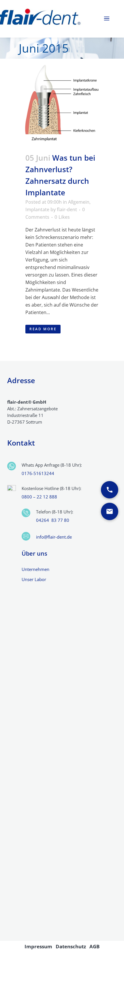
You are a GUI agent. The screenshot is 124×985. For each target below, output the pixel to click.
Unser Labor (34, 579)
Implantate (37, 209)
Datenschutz (71, 946)
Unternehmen (35, 569)
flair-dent (67, 209)
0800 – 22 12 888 (39, 497)
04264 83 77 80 (52, 520)
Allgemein (78, 202)
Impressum (38, 946)
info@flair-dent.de (54, 537)
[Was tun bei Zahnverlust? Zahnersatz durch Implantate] (62, 102)
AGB (94, 946)
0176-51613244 (38, 473)
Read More (43, 329)
